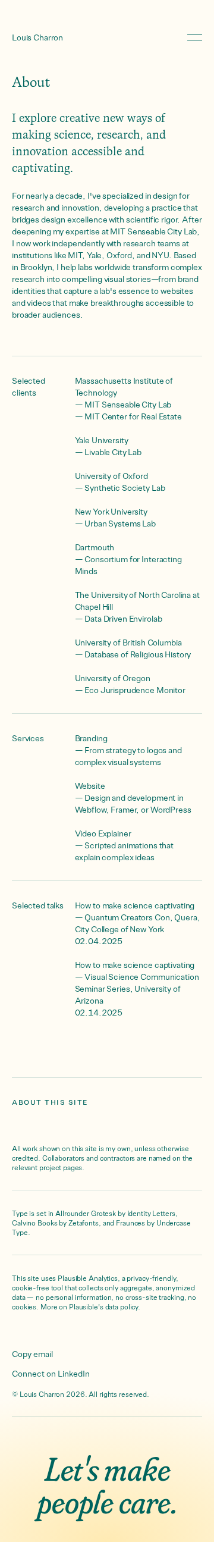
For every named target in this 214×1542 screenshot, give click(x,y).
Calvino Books (34, 1222)
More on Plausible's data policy (89, 1306)
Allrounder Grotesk (85, 1213)
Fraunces (130, 1222)
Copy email (32, 1353)
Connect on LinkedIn (51, 1373)
